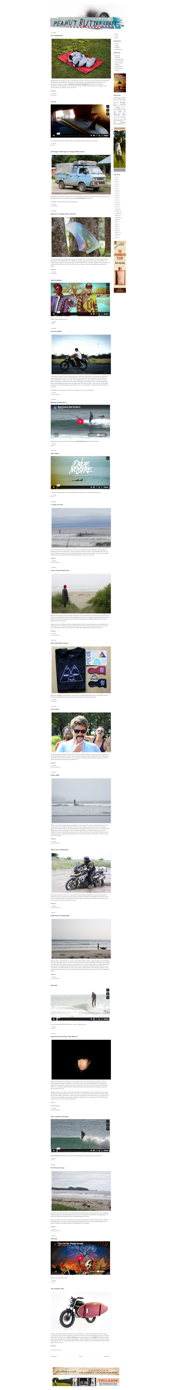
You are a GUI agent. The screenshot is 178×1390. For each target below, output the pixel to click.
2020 (116, 191)
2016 (116, 200)
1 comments (54, 1108)
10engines (117, 70)
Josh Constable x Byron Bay (60, 1116)
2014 (116, 204)
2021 (116, 188)
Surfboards (119, 120)
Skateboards (123, 117)
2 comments (54, 699)
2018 (116, 195)
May (116, 226)
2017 (116, 197)
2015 (116, 202)
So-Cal (115, 119)
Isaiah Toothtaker (56, 280)
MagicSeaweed (118, 49)
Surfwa (116, 43)
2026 (116, 177)
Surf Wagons (55, 206)
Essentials (55, 95)
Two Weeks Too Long (57, 1168)
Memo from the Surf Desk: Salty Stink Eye (64, 1036)
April (116, 228)
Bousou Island (116, 99)
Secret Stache (55, 709)
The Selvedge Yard (119, 59)
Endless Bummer (118, 68)
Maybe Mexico (122, 112)
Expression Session (56, 394)
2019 (116, 193)
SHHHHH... (118, 57)
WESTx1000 (117, 124)
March (116, 230)
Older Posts (106, 1356)
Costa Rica (116, 101)
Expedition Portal (119, 66)
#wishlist (54, 1350)
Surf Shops (120, 119)
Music (54, 323)
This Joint (54, 1239)
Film (54, 145)
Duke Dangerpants (56, 1109)
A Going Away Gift (57, 504)
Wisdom (123, 124)
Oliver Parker (55, 453)
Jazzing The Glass (56, 562)
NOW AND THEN (119, 61)
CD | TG (53, 102)
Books (124, 97)
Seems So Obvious (56, 331)
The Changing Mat (57, 35)
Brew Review (123, 99)
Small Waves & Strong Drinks (60, 915)
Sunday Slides (55, 775)
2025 (116, 179)
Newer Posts (54, 1356)
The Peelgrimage (120, 122)
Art (121, 97)
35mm (119, 97)
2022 (116, 186)
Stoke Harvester (82, 1024)
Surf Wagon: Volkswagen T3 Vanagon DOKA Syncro (68, 151)
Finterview (55, 273)
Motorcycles (59, 1350)
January (117, 235)
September (117, 217)
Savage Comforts (119, 63)
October (117, 215)
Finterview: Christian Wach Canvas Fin (63, 214)
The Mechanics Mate (57, 1289)
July (116, 222)
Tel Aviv (124, 120)
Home (80, 1356)
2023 (116, 184)
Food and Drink (117, 109)
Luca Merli (88, 492)
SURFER (117, 47)
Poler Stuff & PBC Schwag (59, 643)
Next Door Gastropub (88, 1220)
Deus (90, 383)
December (117, 211)
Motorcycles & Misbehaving (59, 850)
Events (115, 104)
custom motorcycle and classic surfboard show (80, 376)
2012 (116, 209)
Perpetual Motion (117, 116)
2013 (116, 206)
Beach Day (54, 985)
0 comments (54, 93)
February (117, 232)
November (117, 213)
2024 (116, 181)
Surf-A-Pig (117, 55)
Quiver (116, 37)
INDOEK (117, 64)
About (116, 36)
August (116, 219)
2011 (116, 237)
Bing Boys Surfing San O (58, 402)
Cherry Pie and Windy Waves (60, 570)
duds (121, 101)
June (116, 224)
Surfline (116, 45)
